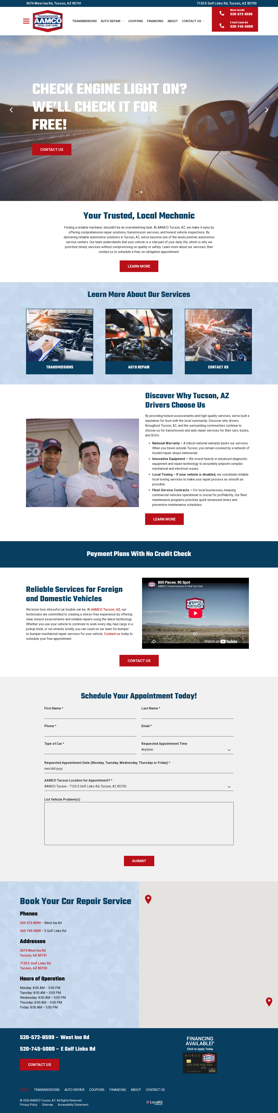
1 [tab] (137, 192)
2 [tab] (141, 192)
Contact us (112, 634)
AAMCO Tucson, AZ (105, 609)
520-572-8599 (30, 923)
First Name (54, 708)
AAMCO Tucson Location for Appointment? (79, 780)
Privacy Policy (28, 1104)
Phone (51, 726)
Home (24, 1090)
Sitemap (47, 1104)
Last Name (151, 708)
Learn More (139, 266)
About (172, 21)
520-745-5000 (30, 931)
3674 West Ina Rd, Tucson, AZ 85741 (53, 3)
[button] (148, 899)
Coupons (135, 21)
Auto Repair (110, 21)
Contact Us (191, 21)
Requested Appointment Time (164, 744)
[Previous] (11, 110)
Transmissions (84, 21)
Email (147, 726)
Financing (155, 21)
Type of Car (55, 744)
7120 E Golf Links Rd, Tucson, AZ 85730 (226, 3)
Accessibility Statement (73, 1104)
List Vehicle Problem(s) (62, 799)
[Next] (266, 110)
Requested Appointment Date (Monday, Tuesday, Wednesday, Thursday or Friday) (108, 763)
